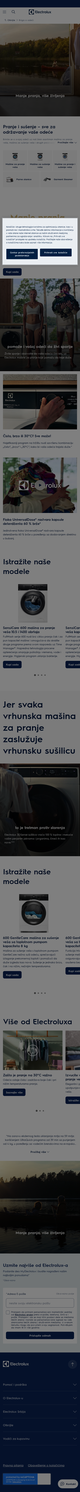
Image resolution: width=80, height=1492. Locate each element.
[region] (40, 241)
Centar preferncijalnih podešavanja (22, 254)
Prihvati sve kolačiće (55, 252)
